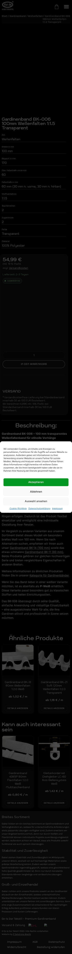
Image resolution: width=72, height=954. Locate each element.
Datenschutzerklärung (39, 508)
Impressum (57, 508)
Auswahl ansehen (36, 501)
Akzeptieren (36, 482)
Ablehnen (36, 491)
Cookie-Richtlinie (18, 508)
